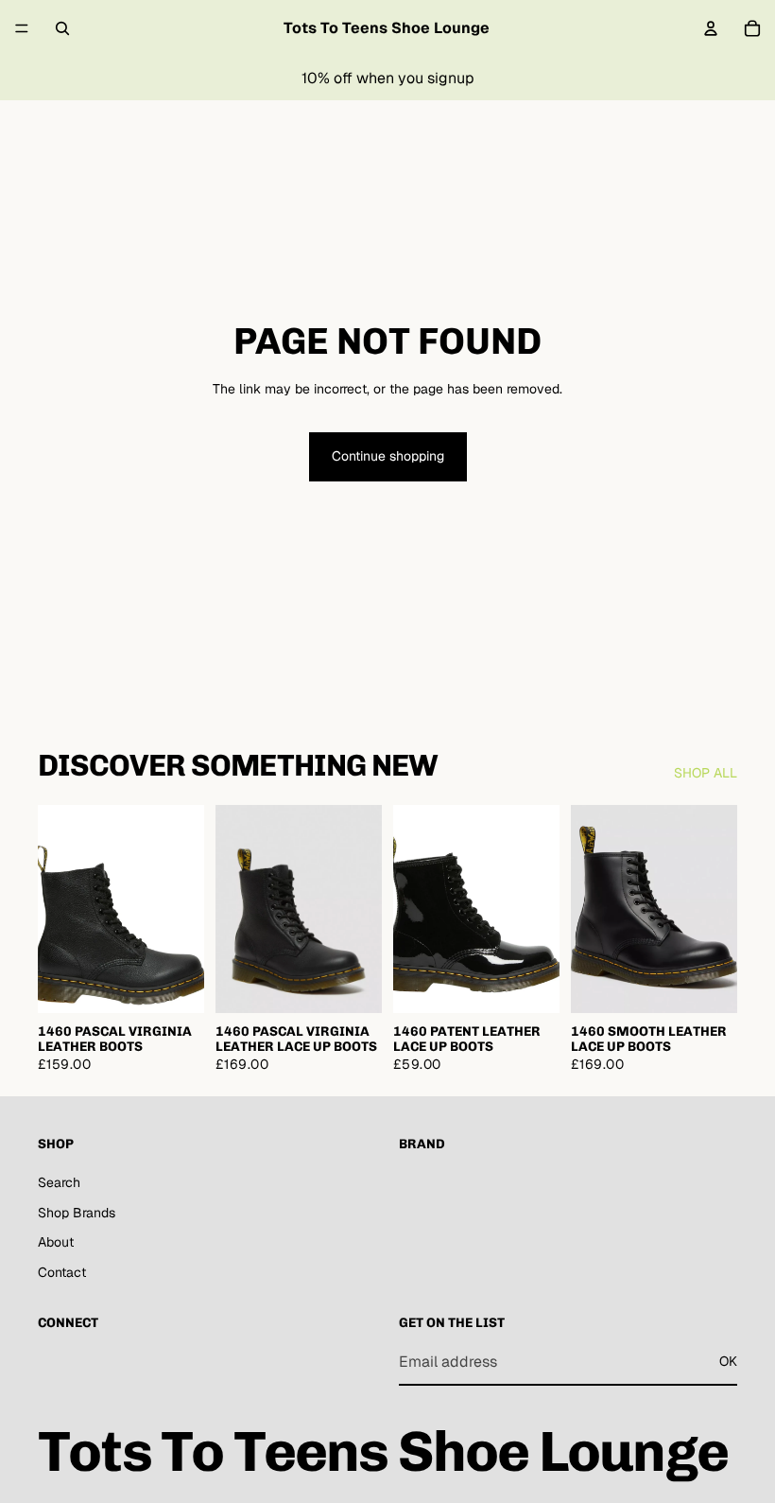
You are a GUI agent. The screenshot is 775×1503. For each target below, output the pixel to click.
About (56, 1241)
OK (728, 1361)
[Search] (62, 28)
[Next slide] (183, 909)
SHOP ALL (705, 772)
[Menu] (21, 28)
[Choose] (175, 985)
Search (59, 1182)
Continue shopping (388, 455)
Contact (62, 1271)
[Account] (711, 28)
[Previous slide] (58, 909)
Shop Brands (76, 1211)
